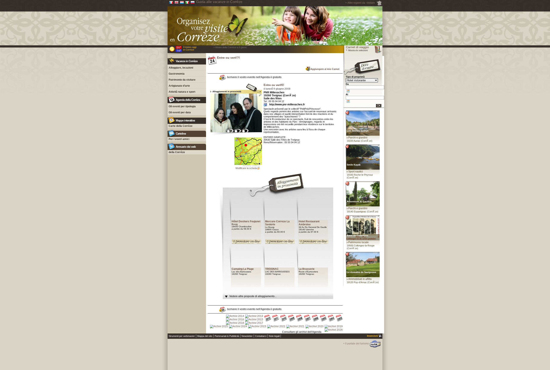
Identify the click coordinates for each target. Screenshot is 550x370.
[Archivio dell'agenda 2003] (339, 318)
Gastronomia (177, 73)
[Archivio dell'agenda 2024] (238, 326)
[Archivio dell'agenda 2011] (275, 318)
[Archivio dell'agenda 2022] (276, 326)
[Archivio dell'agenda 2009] (291, 318)
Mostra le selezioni (358, 50)
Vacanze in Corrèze (186, 61)
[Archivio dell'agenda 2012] (267, 318)
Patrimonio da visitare (182, 79)
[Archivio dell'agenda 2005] (323, 318)
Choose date (348, 91)
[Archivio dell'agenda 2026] (334, 330)
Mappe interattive (185, 120)
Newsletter (247, 336)
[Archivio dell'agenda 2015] (254, 319)
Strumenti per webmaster (182, 336)
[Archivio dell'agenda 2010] (283, 318)
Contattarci (260, 336)
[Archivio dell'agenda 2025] (219, 326)
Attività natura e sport (182, 91)
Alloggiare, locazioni (181, 67)
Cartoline (181, 133)
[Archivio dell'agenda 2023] (257, 326)
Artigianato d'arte (179, 85)
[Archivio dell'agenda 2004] (331, 318)
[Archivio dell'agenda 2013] (254, 316)
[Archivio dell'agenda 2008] (299, 318)
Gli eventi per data (180, 112)
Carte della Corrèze (180, 125)
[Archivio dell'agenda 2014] (235, 316)
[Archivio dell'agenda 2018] (235, 323)
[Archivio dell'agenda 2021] (295, 326)
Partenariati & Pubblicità (227, 336)
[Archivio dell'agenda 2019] (334, 326)
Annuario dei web (186, 146)
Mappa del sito (204, 336)
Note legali (274, 336)
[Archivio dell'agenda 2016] (235, 319)
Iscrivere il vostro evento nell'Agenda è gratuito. (254, 77)
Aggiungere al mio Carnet (324, 69)
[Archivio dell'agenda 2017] (254, 323)
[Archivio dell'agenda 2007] (307, 318)
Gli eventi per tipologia (182, 106)
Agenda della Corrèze (188, 99)
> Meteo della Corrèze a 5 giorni (229, 47)
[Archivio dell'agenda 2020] (315, 326)
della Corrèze (177, 152)
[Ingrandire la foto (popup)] (236, 113)
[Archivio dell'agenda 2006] (315, 318)
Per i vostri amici (179, 139)
